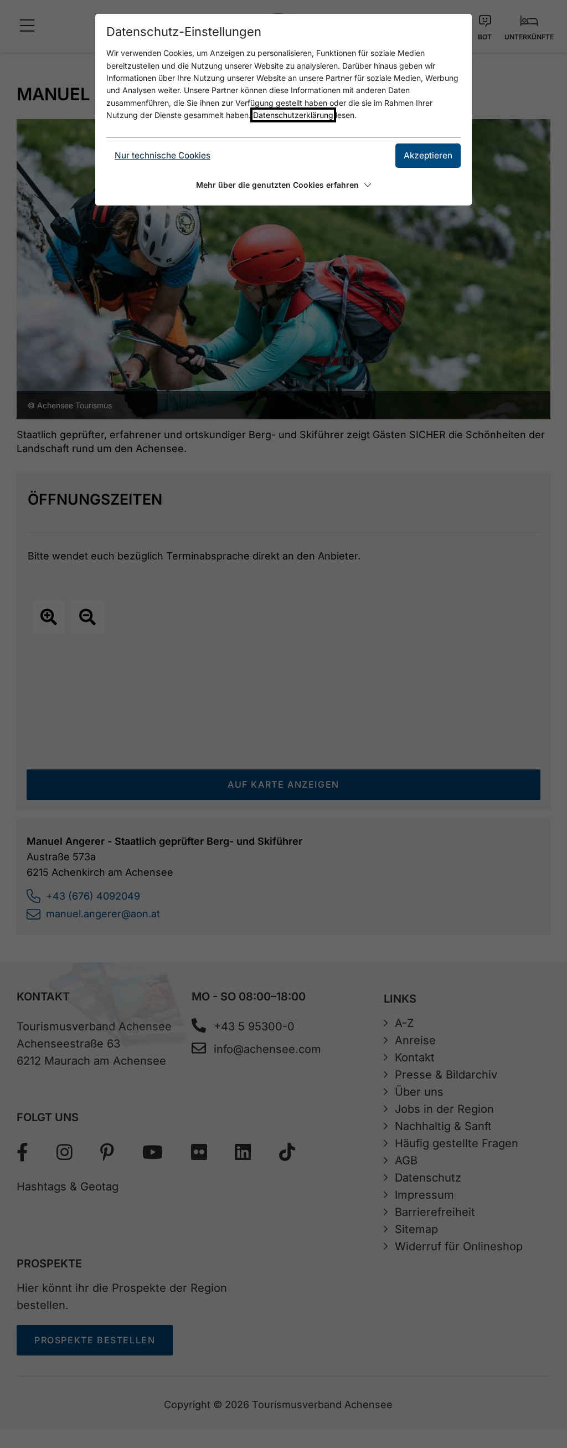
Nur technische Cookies (162, 155)
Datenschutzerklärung (293, 115)
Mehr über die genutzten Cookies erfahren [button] (277, 184)
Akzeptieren (428, 155)
